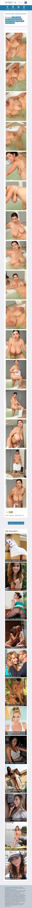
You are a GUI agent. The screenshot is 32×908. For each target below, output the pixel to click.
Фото (18, 9)
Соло (22, 21)
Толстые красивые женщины (14, 19)
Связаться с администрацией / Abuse (14, 887)
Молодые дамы (10, 23)
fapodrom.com (9, 2)
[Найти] (26, 2)
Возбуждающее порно (10, 889)
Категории (13, 9)
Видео (24, 9)
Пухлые (18, 21)
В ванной (18, 17)
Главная (7, 9)
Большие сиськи (10, 21)
